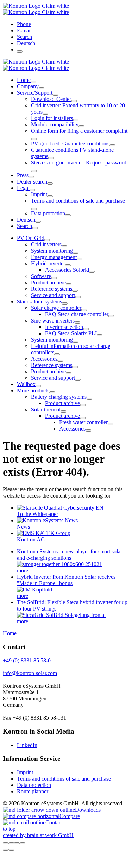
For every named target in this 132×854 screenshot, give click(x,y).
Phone (24, 24)
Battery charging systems (59, 397)
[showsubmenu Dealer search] (50, 183)
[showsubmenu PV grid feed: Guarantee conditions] (112, 145)
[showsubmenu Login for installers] (75, 120)
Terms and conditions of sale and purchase (78, 201)
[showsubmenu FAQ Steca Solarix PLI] (99, 335)
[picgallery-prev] (5, 850)
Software (41, 276)
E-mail (24, 31)
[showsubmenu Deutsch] (38, 222)
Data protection (48, 213)
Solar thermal (46, 410)
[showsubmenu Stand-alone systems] (65, 303)
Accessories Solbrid (67, 270)
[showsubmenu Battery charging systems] (89, 399)
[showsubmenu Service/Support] (55, 95)
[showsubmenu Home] (33, 82)
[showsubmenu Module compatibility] (81, 126)
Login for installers (52, 118)
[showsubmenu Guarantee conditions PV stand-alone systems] (51, 158)
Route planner (32, 791)
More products (33, 390)
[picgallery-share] (11, 843)
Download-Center (51, 99)
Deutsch (26, 43)
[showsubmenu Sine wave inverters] (77, 322)
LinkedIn (27, 745)
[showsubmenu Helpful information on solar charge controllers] (57, 354)
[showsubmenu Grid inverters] (64, 246)
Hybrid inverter (48, 263)
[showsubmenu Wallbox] (38, 386)
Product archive (48, 282)
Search (24, 37)
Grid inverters (46, 244)
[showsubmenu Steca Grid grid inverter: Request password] (34, 171)
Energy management (54, 257)
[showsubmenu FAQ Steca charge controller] (111, 316)
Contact (54, 822)
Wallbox (26, 384)
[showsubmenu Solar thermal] (63, 411)
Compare (69, 816)
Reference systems (51, 289)
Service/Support (34, 93)
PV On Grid (30, 238)
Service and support (53, 295)
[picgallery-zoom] (22, 843)
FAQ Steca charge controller (76, 314)
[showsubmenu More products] (52, 392)
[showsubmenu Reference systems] (75, 291)
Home (24, 80)
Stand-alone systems (39, 302)
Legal (23, 188)
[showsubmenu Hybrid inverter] (68, 265)
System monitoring (52, 251)
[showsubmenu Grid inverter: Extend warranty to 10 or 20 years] (45, 114)
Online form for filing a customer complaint (79, 131)
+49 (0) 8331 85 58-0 (27, 660)
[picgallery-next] (11, 850)
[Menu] (20, 51)
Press (23, 175)
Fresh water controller (83, 422)
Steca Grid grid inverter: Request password (78, 163)
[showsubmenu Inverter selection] (86, 329)
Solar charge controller (56, 308)
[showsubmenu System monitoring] (75, 253)
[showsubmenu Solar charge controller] (84, 310)
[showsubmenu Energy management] (79, 259)
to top (9, 829)
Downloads (88, 810)
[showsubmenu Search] (35, 228)
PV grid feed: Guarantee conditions (70, 143)
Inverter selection (64, 327)
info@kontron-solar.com (30, 673)
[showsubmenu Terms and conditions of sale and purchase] (34, 209)
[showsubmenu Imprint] (50, 196)
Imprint (39, 194)
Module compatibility (54, 124)
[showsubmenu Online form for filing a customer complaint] (34, 139)
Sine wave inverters (53, 321)
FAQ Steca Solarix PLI (71, 333)
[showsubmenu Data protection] (68, 215)
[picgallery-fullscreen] (17, 843)
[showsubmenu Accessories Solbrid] (92, 272)
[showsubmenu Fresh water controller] (110, 424)
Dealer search (32, 182)
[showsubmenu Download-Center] (74, 101)
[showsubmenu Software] (54, 278)
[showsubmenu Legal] (32, 190)
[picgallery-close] (5, 843)
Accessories (44, 359)
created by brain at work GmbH (38, 835)
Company (28, 86)
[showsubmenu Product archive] (68, 284)
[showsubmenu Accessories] (60, 361)
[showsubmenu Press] (31, 177)
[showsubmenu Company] (41, 88)
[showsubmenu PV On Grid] (47, 240)
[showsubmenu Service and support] (78, 297)
